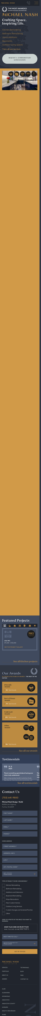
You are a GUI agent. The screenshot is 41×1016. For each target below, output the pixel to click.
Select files (24, 927)
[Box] (28, 3)
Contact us (24, 979)
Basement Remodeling (13, 896)
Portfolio (5, 971)
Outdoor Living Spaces (12, 45)
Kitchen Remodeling (11, 30)
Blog (22, 971)
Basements (7, 41)
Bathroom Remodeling (12, 34)
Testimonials (24, 967)
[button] (4, 625)
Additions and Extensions (14, 892)
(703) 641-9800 (10, 798)
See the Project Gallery (13, 647)
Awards (4, 979)
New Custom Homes (13, 903)
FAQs (21, 975)
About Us (5, 975)
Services (5, 967)
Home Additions (9, 37)
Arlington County (8, 1003)
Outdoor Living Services (14, 906)
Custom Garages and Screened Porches (19, 910)
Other (8, 913)
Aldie (3, 989)
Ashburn (5, 1007)
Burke (4, 1014)
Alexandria (6, 992)
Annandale (6, 996)
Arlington (5, 1000)
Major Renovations (12, 899)
